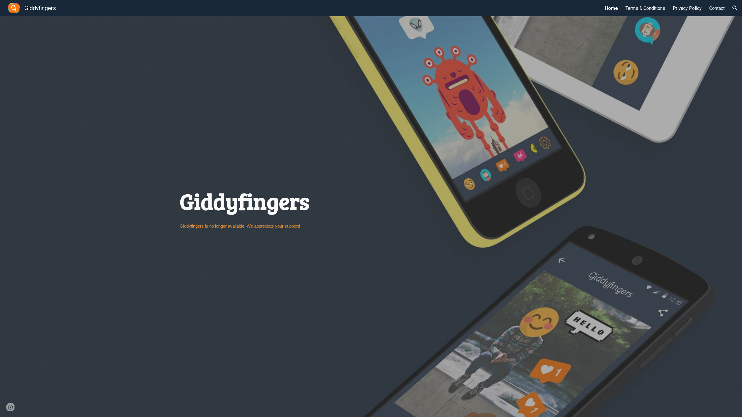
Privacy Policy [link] (687, 8)
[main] (370, 213)
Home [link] (611, 8)
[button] (735, 8)
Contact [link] (717, 8)
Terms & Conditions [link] (645, 8)
